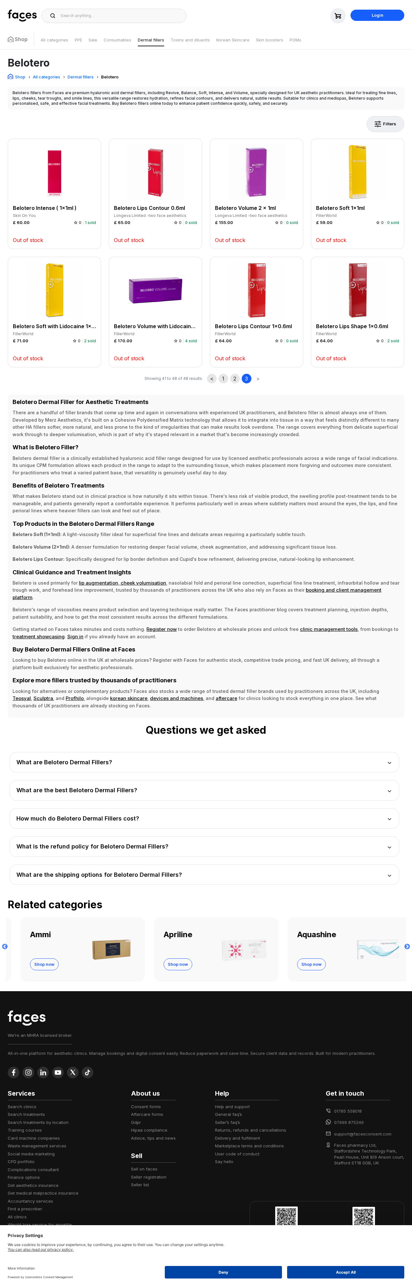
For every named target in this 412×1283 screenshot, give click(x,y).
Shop (20, 76)
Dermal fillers (151, 39)
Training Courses (25, 1130)
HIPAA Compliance (149, 1130)
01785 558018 (348, 1111)
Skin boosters (269, 39)
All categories (54, 39)
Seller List (140, 1184)
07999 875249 (349, 1122)
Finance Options (24, 1177)
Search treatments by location (38, 1122)
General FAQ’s (228, 1114)
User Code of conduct (237, 1153)
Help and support (232, 1106)
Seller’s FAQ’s (227, 1122)
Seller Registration (148, 1177)
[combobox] (121, 15)
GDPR (136, 1122)
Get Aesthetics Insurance (33, 1185)
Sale (93, 39)
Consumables (117, 39)
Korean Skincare (232, 39)
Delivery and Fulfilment (237, 1138)
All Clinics (17, 1216)
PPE (78, 39)
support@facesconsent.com (362, 1133)
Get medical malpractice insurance (43, 1193)
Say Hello (224, 1161)
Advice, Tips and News (153, 1138)
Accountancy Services (30, 1201)
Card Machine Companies (34, 1138)
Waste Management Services (37, 1145)
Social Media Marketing (31, 1153)
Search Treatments (26, 1114)
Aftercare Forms (147, 1114)
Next (407, 947)
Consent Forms (146, 1106)
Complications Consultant (33, 1169)
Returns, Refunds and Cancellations (250, 1130)
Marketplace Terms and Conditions (249, 1145)
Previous (5, 947)
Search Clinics (22, 1106)
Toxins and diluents (190, 39)
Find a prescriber (25, 1208)
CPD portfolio (21, 1161)
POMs (295, 39)
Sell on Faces (144, 1168)
